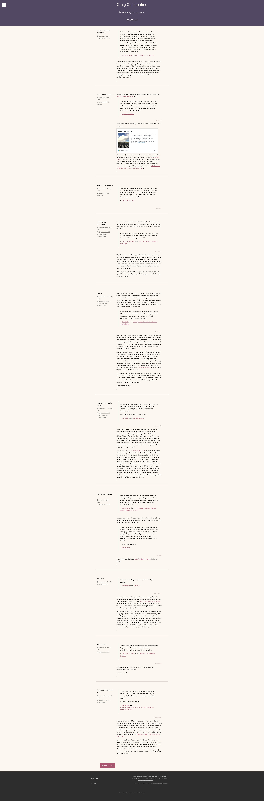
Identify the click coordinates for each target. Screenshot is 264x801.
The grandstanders (139, 418)
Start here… (94, 783)
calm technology (144, 367)
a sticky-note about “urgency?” (150, 601)
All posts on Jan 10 (104, 652)
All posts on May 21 (104, 38)
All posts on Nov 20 (104, 413)
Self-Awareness (102, 415)
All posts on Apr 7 (104, 584)
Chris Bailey (125, 322)
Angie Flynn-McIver (128, 114)
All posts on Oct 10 (104, 102)
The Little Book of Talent (142, 559)
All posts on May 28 (104, 504)
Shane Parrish (126, 508)
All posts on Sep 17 (104, 301)
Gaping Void (125, 705)
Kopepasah (141, 792)
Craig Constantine (132, 4)
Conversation (102, 234)
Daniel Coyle (126, 548)
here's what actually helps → (160, 783)
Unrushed (137, 586)
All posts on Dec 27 (104, 232)
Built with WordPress (124, 792)
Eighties (135, 792)
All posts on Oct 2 (104, 193)
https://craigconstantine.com (145, 780)
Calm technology (103, 303)
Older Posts (109, 765)
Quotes (100, 195)
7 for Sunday (102, 236)
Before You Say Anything (124, 96)
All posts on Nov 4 (104, 700)
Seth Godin (125, 418)
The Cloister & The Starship (145, 55)
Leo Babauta (126, 586)
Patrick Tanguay (127, 55)
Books (100, 104)
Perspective (101, 702)
